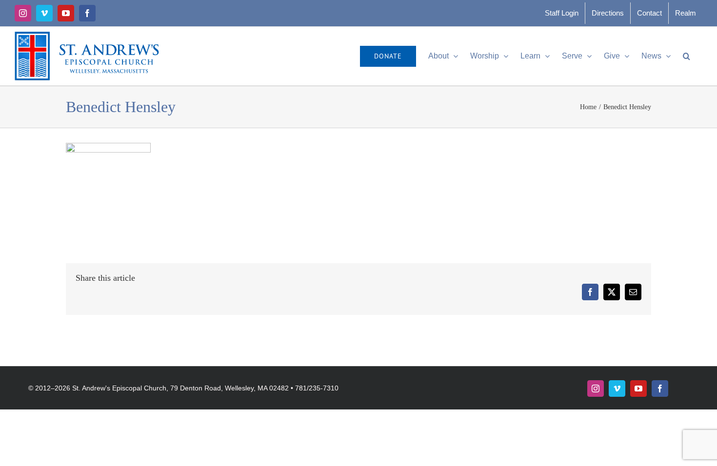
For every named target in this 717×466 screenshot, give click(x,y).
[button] (686, 56)
